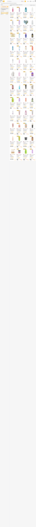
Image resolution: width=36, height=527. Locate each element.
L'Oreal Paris (21, 12)
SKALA (27, 25)
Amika (14, 51)
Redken (27, 12)
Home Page (2, 3)
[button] (28, 1)
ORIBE (34, 128)
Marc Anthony (14, 12)
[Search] (25, 1)
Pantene (14, 154)
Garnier (21, 141)
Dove (34, 12)
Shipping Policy (4, 9)
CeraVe (21, 38)
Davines (27, 141)
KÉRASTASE (14, 128)
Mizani (27, 64)
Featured (34, 5)
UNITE (34, 64)
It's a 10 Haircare (27, 38)
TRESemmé (34, 38)
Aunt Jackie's (21, 154)
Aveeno (27, 51)
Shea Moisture (14, 38)
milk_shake (14, 141)
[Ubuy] (3, 1)
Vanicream (14, 25)
